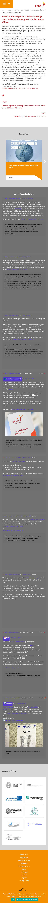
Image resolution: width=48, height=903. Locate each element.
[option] (24, 162)
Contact (24, 875)
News (24, 869)
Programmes (24, 858)
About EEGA (24, 855)
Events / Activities (24, 860)
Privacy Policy (24, 881)
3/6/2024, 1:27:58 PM (29, 378)
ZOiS (7, 638)
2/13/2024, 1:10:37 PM (27, 574)
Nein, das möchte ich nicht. (27, 900)
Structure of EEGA (24, 866)
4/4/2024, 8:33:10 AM (27, 315)
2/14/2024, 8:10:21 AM (27, 457)
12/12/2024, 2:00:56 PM (27, 198)
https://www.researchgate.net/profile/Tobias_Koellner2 (20, 89)
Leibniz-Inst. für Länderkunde (13, 378)
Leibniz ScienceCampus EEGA (12, 198)
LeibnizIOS (9, 703)
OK (13, 900)
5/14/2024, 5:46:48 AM (27, 257)
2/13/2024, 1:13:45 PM (27, 516)
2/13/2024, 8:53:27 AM (16, 638)
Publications (24, 863)
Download (24, 872)
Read (10, 177)
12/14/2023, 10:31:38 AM (20, 703)
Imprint (24, 878)
